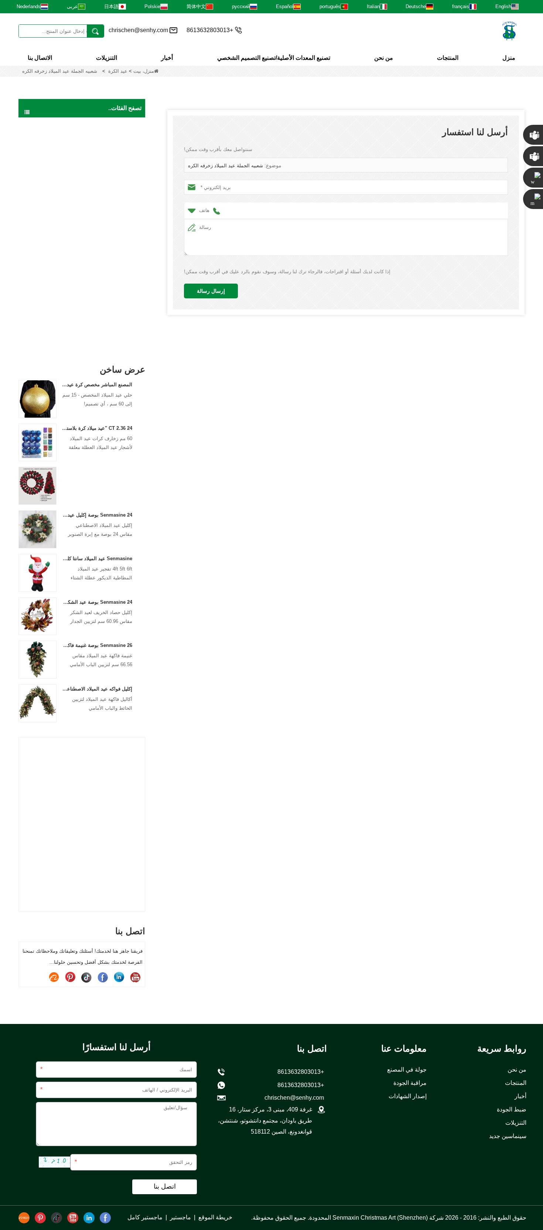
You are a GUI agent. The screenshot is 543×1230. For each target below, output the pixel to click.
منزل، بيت (143, 71)
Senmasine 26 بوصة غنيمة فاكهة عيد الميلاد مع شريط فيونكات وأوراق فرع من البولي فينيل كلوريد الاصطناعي (97, 645)
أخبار (167, 58)
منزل (508, 58)
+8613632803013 (302, 1085)
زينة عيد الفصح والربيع (108, 295)
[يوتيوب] (135, 977)
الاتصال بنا (40, 58)
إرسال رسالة (211, 291)
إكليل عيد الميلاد (115, 156)
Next (142, 811)
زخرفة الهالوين (115, 264)
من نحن (383, 58)
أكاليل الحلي (118, 218)
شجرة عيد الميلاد (114, 140)
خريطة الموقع (215, 1217)
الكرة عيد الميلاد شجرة (107, 233)
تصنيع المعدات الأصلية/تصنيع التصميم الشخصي (273, 58)
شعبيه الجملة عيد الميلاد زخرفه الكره (225, 165)
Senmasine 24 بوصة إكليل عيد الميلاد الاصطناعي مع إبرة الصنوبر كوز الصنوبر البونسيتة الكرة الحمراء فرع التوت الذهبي (97, 515)
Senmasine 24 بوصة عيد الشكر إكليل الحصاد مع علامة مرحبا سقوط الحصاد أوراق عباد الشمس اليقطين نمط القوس (97, 602)
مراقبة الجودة (410, 1083)
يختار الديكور (118, 342)
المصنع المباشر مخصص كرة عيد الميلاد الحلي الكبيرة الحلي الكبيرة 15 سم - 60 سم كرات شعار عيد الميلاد (97, 384)
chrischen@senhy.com (138, 30)
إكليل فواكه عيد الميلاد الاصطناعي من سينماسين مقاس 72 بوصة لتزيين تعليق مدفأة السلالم (97, 689)
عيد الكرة (117, 71)
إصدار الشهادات (408, 1096)
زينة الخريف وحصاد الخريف (102, 280)
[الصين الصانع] (37, 485)
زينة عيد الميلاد (116, 249)
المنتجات (447, 58)
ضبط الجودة (511, 1109)
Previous (21, 811)
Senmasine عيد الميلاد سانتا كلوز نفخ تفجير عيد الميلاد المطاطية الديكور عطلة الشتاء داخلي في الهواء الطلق (97, 558)
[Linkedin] (118, 977)
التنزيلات (106, 58)
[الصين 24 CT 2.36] (37, 442)
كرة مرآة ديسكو (114, 311)
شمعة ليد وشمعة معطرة (105, 326)
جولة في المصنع (407, 1069)
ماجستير (180, 1217)
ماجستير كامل (145, 1217)
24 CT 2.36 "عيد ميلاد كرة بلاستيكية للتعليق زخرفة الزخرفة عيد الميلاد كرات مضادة (97, 428)
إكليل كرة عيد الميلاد (110, 202)
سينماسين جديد (507, 1136)
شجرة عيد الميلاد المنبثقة (105, 187)
